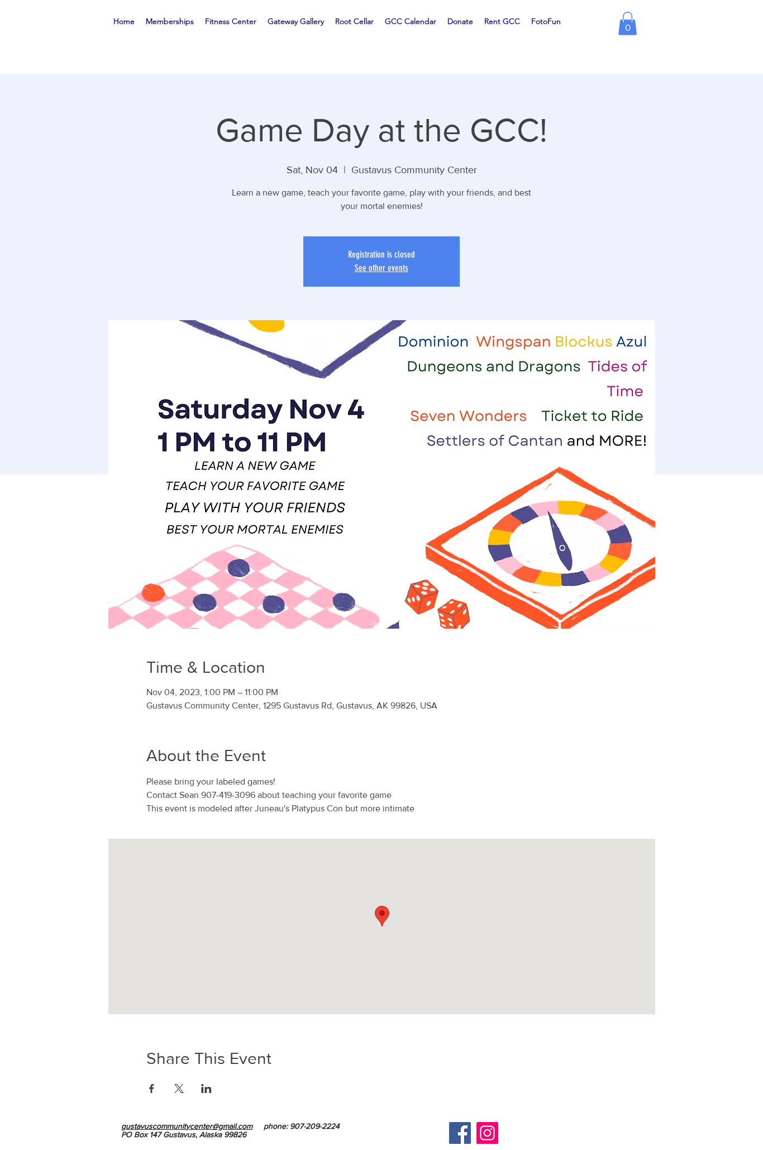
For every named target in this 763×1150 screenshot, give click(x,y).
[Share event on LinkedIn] (206, 1088)
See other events (381, 268)
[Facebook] (460, 1133)
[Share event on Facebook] (151, 1088)
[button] (627, 23)
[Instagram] (487, 1133)
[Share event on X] (179, 1088)
